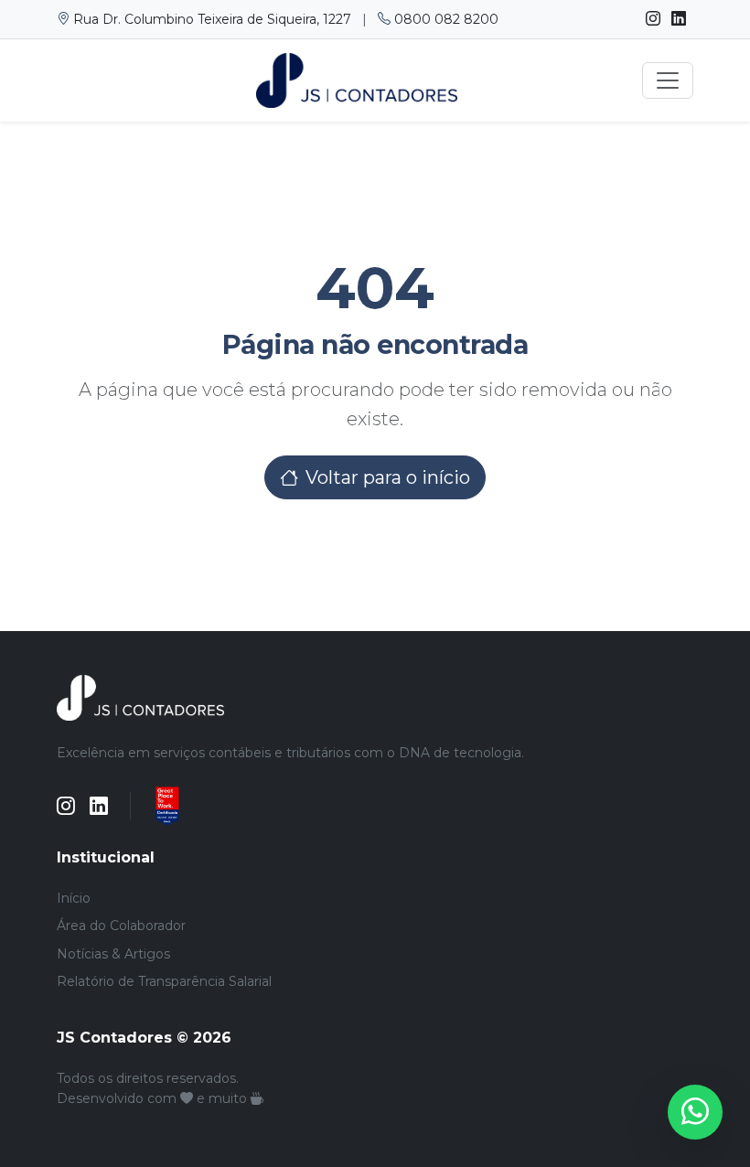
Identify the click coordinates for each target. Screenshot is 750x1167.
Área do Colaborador (121, 925)
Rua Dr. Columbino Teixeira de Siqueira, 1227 (212, 19)
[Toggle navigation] (667, 80)
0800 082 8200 (444, 19)
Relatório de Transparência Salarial (164, 981)
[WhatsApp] (695, 1112)
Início (74, 898)
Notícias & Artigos (113, 954)
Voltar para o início (387, 477)
